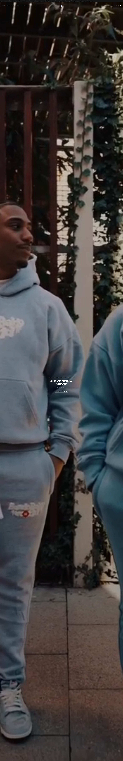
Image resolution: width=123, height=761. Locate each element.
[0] (120, 6)
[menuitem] (4, 6)
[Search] (118, 6)
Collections (20, 5)
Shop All (14, 5)
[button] (58, 391)
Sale (24, 5)
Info (27, 5)
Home (3, 5)
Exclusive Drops (9, 5)
